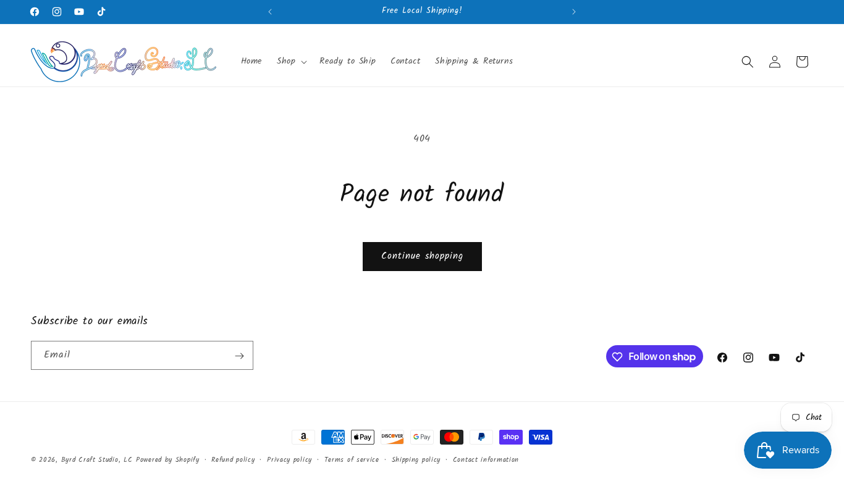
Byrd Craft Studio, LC (97, 460)
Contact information (486, 459)
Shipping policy (416, 459)
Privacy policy (289, 459)
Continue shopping (422, 256)
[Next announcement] (574, 11)
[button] (290, 61)
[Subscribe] (239, 355)
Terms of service (351, 459)
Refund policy (233, 459)
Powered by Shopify (168, 460)
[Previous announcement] (270, 11)
